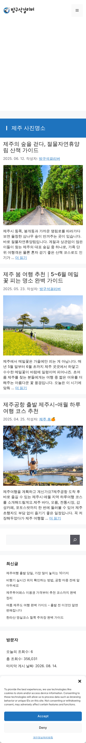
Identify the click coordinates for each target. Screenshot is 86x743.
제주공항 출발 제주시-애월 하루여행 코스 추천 (42, 407)
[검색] (75, 540)
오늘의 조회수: (18, 652)
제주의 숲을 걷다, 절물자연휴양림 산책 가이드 (41, 147)
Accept (43, 716)
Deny (43, 728)
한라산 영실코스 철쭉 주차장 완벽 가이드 (35, 617)
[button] (80, 681)
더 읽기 (21, 258)
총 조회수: (15, 659)
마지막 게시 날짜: (20, 666)
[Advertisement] (43, 68)
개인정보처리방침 (43, 737)
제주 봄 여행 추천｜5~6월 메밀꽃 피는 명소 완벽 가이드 (41, 277)
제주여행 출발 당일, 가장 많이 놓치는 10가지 (37, 573)
